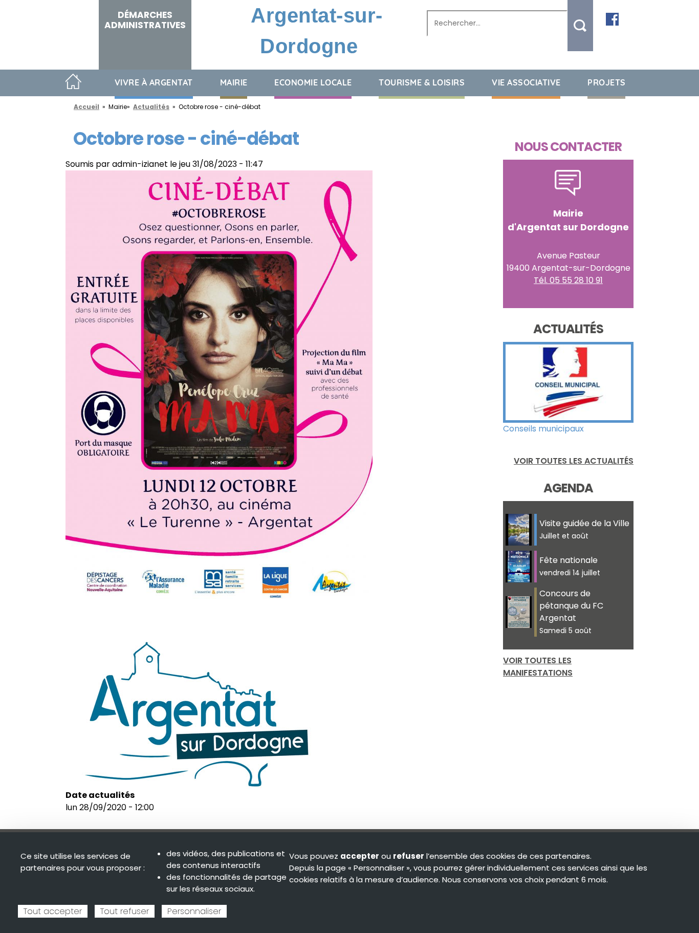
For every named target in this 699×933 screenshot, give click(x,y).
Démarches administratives (145, 20)
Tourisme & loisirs (422, 82)
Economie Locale (313, 82)
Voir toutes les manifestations (538, 667)
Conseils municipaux (543, 429)
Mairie (234, 82)
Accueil (73, 82)
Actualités (151, 106)
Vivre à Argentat (154, 82)
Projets (606, 82)
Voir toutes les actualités (574, 461)
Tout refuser (124, 911)
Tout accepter (53, 911)
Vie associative (526, 82)
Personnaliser (194, 911)
